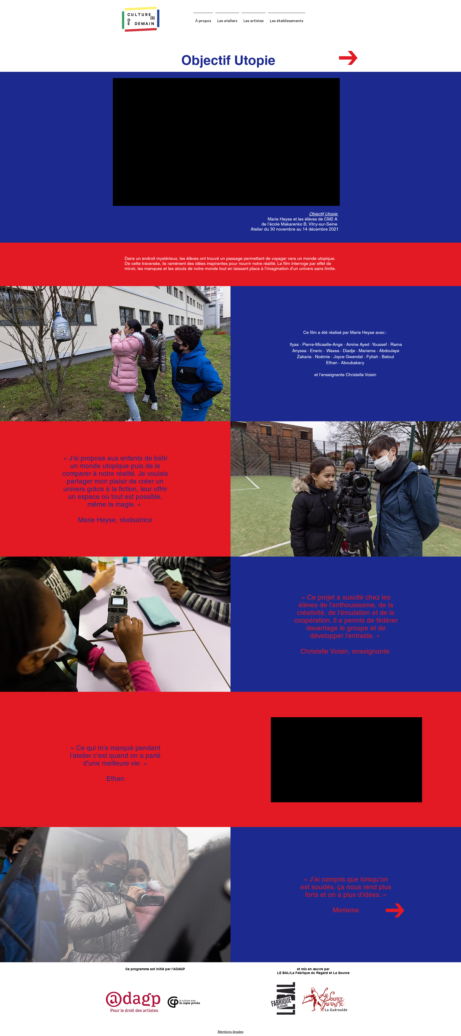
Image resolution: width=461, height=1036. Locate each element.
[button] (203, 19)
